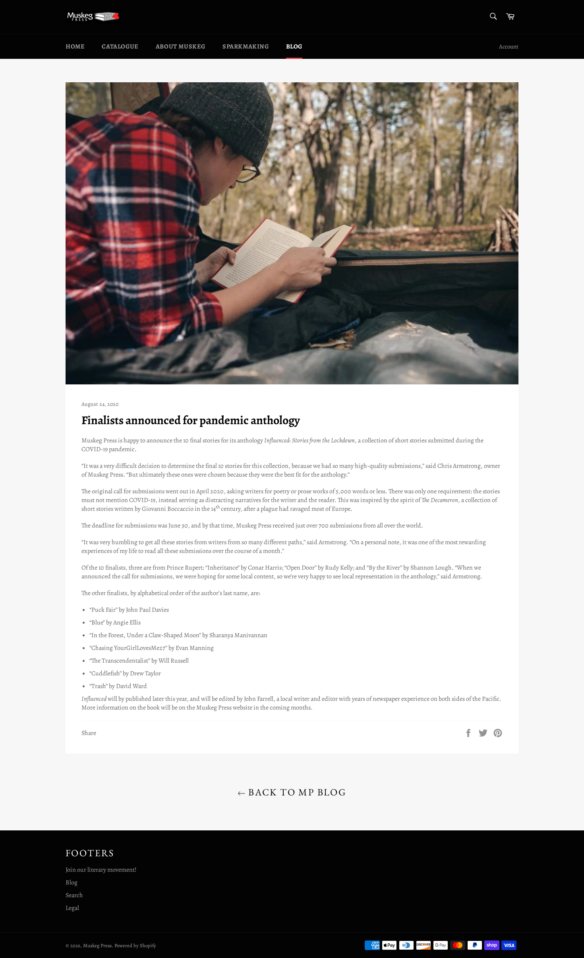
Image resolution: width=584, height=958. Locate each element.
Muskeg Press (97, 945)
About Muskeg (180, 46)
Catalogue (120, 46)
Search (74, 895)
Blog (294, 46)
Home (75, 46)
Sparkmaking (245, 46)
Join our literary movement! (101, 869)
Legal (72, 908)
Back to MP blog (296, 792)
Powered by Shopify (135, 945)
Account (508, 46)
